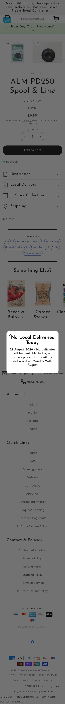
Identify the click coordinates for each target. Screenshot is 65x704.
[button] (10, 335)
